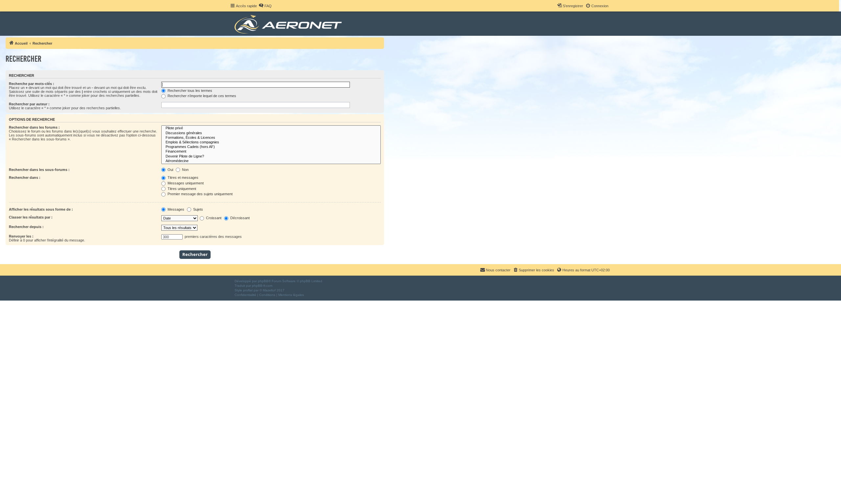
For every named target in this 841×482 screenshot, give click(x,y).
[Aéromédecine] (271, 161)
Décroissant (239, 218)
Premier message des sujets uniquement (200, 194)
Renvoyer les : (21, 236)
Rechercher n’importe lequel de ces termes (201, 96)
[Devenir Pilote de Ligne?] (271, 156)
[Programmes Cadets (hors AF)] (271, 147)
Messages (175, 209)
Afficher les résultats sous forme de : (41, 209)
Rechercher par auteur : (29, 104)
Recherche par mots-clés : (31, 84)
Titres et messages (182, 177)
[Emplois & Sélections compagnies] (271, 142)
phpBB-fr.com (262, 285)
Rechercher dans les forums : (34, 127)
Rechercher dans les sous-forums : (39, 170)
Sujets (197, 209)
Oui (170, 170)
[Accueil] (289, 23)
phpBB (263, 281)
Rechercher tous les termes (189, 91)
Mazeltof (269, 290)
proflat (248, 290)
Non (185, 170)
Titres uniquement (181, 189)
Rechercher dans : (24, 177)
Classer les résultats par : (31, 217)
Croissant (213, 218)
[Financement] (271, 151)
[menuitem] (265, 6)
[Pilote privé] (271, 128)
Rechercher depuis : (26, 227)
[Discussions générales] (271, 133)
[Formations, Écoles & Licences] (271, 138)
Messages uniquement (185, 183)
